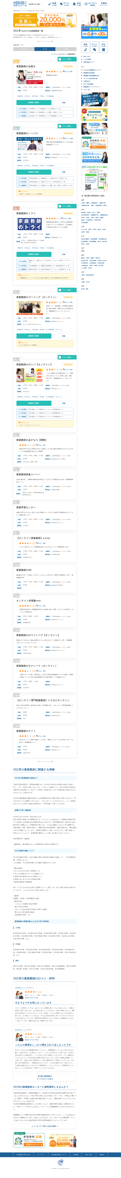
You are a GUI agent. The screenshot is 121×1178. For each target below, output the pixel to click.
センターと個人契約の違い (90, 78)
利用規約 (101, 1154)
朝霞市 (87, 203)
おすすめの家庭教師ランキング (92, 70)
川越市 (98, 212)
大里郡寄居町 (98, 205)
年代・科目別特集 (88, 84)
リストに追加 (66, 59)
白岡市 (83, 232)
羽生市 (87, 258)
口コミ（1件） (42, 671)
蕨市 (87, 289)
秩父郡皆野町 (84, 241)
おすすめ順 (23, 49)
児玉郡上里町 (97, 220)
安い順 (45, 49)
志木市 (104, 229)
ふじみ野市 (84, 268)
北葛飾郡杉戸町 (95, 215)
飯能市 (92, 258)
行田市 (87, 217)
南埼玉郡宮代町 (90, 275)
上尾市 (83, 203)
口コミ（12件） (69, 138)
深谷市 (96, 265)
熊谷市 (97, 217)
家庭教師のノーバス (21, 987)
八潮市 (83, 282)
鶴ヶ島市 (104, 241)
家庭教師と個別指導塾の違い (91, 75)
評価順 (66, 49)
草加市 (87, 232)
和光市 (83, 289)
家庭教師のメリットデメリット (92, 87)
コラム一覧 (86, 89)
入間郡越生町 (94, 203)
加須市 (89, 212)
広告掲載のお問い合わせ (23, 1154)
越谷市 (83, 220)
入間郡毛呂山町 (85, 205)
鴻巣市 (102, 217)
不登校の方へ (87, 81)
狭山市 (99, 229)
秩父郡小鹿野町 (85, 239)
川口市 (32, 997)
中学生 (36, 997)
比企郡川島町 (92, 260)
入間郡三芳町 (102, 203)
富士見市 (101, 265)
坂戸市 (90, 229)
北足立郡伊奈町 (85, 215)
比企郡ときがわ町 (102, 260)
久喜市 (92, 217)
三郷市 (83, 275)
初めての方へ (87, 56)
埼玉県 (37, 10)
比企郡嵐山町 (84, 265)
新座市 (83, 251)
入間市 (92, 205)
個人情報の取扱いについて (59, 1154)
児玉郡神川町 (89, 220)
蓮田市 (83, 258)
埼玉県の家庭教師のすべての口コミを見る (45, 1077)
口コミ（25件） (67, 218)
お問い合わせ (89, 1154)
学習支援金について (89, 62)
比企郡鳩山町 (92, 263)
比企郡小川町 (84, 260)
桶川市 (105, 205)
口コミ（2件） (69, 369)
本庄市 (90, 268)
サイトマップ (41, 1154)
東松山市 (97, 258)
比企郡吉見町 (101, 263)
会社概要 (75, 1154)
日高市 (91, 265)
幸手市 (94, 229)
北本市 (83, 217)
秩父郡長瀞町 (94, 239)
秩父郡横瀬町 (92, 241)
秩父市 (99, 241)
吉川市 (87, 282)
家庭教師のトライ (20, 1030)
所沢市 (83, 244)
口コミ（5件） (69, 71)
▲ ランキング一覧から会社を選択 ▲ (45, 1126)
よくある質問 (87, 59)
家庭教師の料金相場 (89, 73)
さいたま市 (84, 229)
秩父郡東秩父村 (103, 239)
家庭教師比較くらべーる (19, 10)
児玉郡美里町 (84, 222)
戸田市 (87, 244)
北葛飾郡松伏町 (104, 215)
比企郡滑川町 (84, 263)
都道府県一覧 (30, 10)
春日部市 (83, 212)
